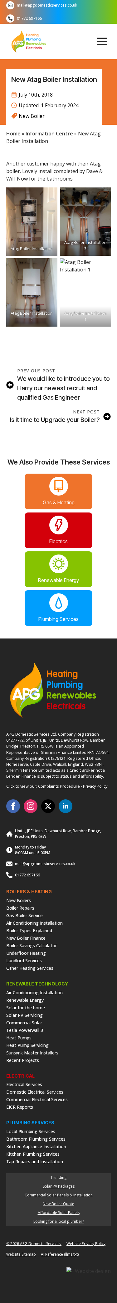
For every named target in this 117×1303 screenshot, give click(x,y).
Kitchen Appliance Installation (36, 1146)
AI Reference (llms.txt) (60, 1254)
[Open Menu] (102, 41)
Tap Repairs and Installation (34, 1161)
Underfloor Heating (26, 952)
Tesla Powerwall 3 (24, 1029)
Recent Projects (22, 1060)
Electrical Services (24, 1084)
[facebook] (13, 806)
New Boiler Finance (26, 937)
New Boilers (18, 900)
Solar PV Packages (59, 1186)
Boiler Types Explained (29, 930)
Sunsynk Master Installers (32, 1052)
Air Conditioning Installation (34, 922)
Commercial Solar (24, 1022)
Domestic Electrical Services (34, 1091)
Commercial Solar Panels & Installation (59, 1195)
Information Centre (49, 133)
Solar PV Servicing (24, 1014)
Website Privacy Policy (85, 1243)
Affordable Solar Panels (59, 1212)
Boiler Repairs (20, 907)
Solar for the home (25, 1007)
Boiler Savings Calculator (31, 945)
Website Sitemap (21, 1254)
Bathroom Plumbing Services (36, 1138)
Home (13, 133)
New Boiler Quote (58, 1203)
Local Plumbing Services (30, 1131)
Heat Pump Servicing (27, 1045)
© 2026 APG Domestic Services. (33, 1243)
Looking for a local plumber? (58, 1221)
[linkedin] (65, 806)
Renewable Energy (25, 999)
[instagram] (30, 806)
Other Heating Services (29, 967)
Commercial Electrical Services (37, 1099)
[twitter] (48, 806)
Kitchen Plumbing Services (33, 1153)
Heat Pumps (19, 1037)
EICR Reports (19, 1106)
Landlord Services (24, 960)
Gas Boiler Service (24, 915)
